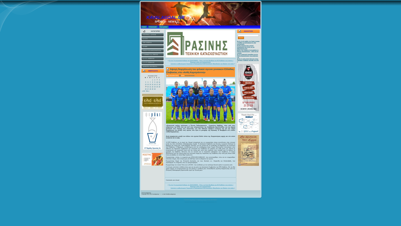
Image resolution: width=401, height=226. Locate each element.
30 (155, 89)
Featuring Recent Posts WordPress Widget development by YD (201, 202)
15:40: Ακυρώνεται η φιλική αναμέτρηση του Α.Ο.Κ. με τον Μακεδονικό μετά (245, 47)
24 (157, 86)
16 (155, 84)
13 (148, 84)
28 (150, 89)
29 (152, 89)
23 (155, 86)
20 (148, 86)
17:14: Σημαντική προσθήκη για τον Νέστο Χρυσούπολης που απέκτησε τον (247, 56)
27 (148, 89)
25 (159, 86)
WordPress (192, 199)
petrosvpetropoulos (190, 75)
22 (152, 86)
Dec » (147, 91)
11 (159, 82)
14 (150, 84)
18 (159, 84)
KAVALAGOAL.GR (165, 17)
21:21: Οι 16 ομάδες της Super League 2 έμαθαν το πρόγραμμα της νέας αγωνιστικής (248, 43)
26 (146, 89)
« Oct (143, 91)
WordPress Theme (202, 199)
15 (152, 84)
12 (146, 84)
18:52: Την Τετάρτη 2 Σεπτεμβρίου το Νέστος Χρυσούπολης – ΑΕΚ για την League (247, 51)
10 (157, 82)
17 (157, 84)
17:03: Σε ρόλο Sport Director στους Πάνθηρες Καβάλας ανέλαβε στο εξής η (248, 60)
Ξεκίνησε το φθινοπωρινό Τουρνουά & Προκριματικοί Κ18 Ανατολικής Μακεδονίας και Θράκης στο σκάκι (202, 64)
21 (150, 86)
